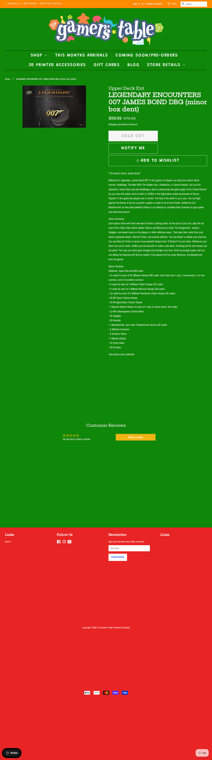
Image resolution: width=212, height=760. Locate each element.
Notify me (133, 148)
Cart (174, 4)
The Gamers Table (105, 627)
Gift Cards (107, 65)
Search (8, 541)
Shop (37, 55)
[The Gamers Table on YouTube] (69, 542)
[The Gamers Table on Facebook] (59, 542)
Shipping (112, 124)
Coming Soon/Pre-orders (147, 55)
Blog (133, 65)
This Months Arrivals (81, 55)
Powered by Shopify (122, 627)
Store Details (164, 65)
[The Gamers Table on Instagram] (64, 542)
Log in (136, 4)
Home (7, 79)
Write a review (135, 437)
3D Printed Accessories (57, 65)
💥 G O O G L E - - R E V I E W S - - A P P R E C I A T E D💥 (34, 4)
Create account (153, 4)
